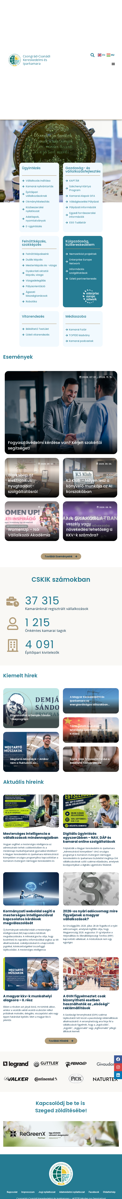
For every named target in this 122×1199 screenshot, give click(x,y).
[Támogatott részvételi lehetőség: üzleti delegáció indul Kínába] (91, 730)
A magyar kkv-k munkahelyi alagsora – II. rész (27, 998)
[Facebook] (118, 1059)
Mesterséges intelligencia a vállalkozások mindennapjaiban (30, 835)
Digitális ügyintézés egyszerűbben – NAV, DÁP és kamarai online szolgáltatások (89, 837)
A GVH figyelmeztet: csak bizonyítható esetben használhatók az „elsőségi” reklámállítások (86, 1002)
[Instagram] (118, 1067)
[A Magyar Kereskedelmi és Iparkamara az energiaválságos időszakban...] (91, 701)
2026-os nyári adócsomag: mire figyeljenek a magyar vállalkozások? (90, 915)
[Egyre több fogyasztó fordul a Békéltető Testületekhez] (91, 759)
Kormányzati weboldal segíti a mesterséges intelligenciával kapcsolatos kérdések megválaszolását (29, 917)
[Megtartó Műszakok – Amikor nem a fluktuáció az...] (31, 752)
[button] (113, 64)
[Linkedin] (118, 1075)
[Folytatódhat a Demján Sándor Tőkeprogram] (31, 708)
